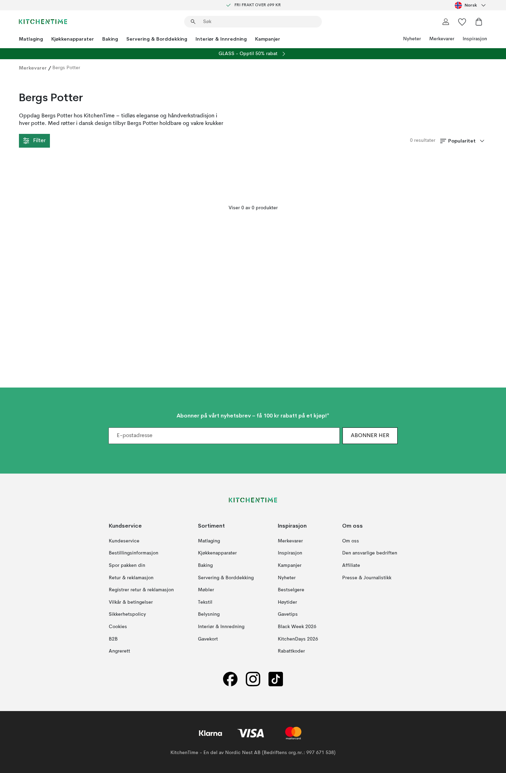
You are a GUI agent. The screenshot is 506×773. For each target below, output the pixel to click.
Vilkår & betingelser (131, 602)
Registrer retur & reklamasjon (141, 589)
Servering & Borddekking (156, 39)
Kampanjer (267, 39)
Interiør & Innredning (221, 39)
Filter (39, 141)
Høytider (287, 602)
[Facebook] (230, 679)
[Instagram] (253, 679)
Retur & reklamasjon (131, 577)
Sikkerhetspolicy (127, 614)
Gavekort (208, 639)
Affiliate (351, 565)
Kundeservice (124, 541)
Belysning (209, 614)
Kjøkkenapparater (72, 39)
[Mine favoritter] (462, 21)
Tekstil (205, 602)
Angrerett (119, 651)
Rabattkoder (291, 651)
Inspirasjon (475, 38)
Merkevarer (441, 38)
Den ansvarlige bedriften (369, 553)
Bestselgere (291, 589)
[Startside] (43, 21)
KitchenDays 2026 (298, 639)
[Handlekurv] (479, 21)
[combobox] (471, 5)
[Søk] (193, 22)
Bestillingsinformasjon (133, 553)
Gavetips (288, 614)
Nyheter (412, 38)
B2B (113, 639)
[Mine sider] (446, 21)
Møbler (206, 589)
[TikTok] (275, 679)
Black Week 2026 (297, 626)
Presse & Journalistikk (366, 577)
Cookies (118, 626)
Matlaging (31, 39)
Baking (110, 39)
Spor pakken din (127, 565)
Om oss (350, 541)
